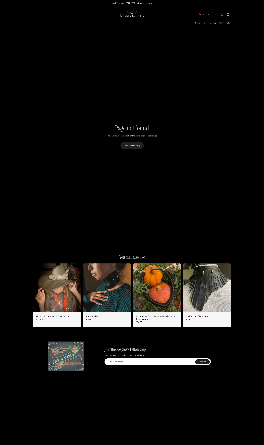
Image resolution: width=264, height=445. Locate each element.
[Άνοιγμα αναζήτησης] (216, 14)
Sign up (202, 361)
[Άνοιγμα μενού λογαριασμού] (222, 14)
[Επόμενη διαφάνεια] (77, 287)
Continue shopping (132, 145)
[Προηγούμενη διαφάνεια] (37, 287)
